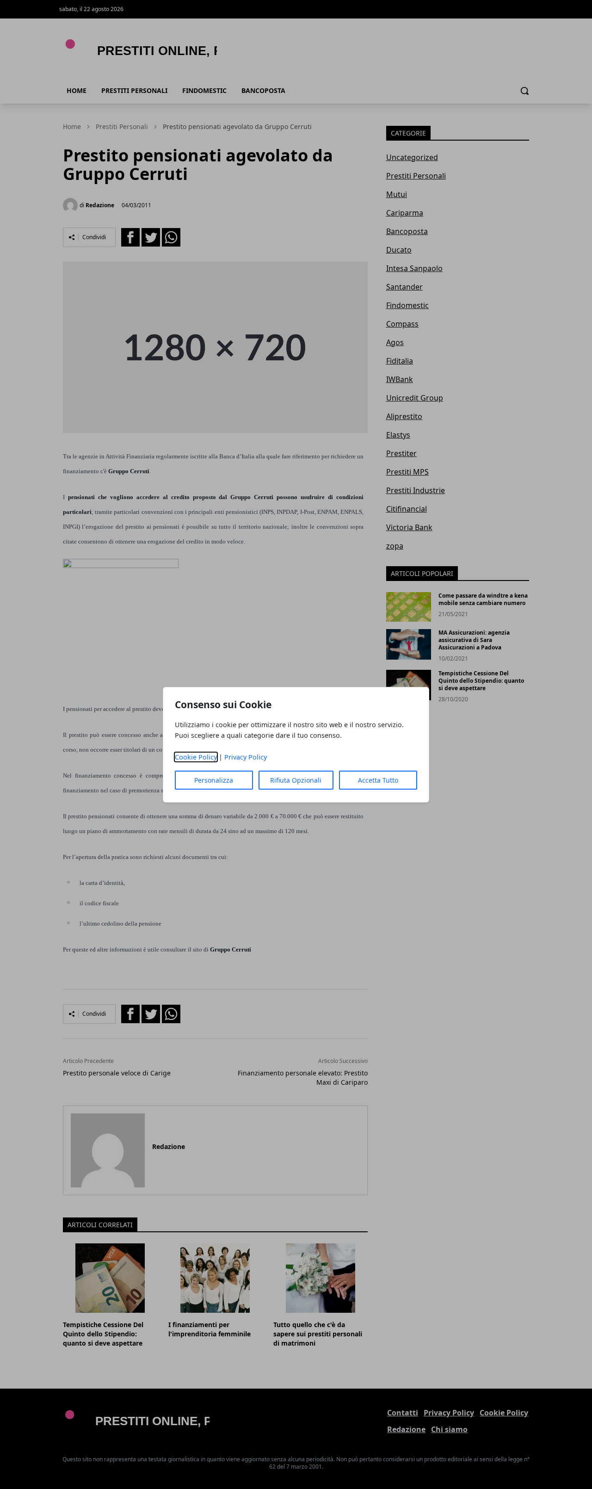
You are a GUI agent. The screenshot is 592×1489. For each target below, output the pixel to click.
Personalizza (213, 780)
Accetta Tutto (378, 780)
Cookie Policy (196, 757)
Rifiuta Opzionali (295, 780)
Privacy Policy (245, 757)
